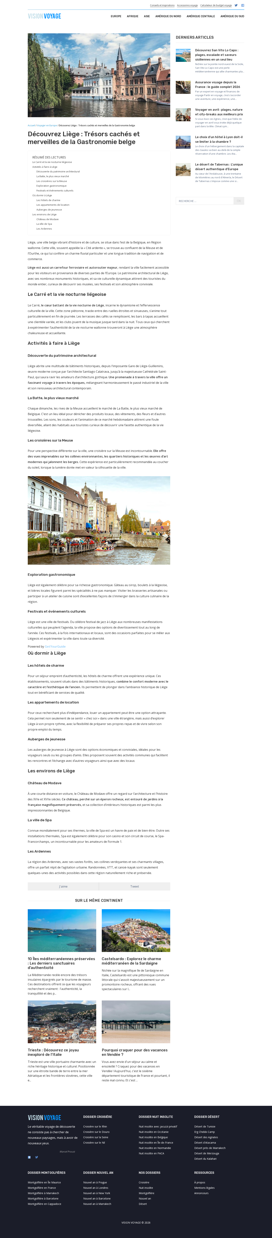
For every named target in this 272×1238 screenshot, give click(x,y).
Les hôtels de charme (48, 200)
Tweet (134, 886)
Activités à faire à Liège (44, 166)
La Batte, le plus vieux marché (52, 176)
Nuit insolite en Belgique (153, 1137)
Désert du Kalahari (205, 1158)
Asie (147, 16)
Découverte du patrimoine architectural (58, 171)
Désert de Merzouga (206, 1153)
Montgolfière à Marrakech (43, 1193)
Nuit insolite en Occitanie (154, 1132)
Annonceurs (201, 1193)
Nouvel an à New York (96, 1193)
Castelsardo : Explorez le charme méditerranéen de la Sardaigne (131, 961)
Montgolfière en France (42, 1187)
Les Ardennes (44, 228)
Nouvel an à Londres (95, 1187)
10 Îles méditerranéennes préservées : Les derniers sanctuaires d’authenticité (61, 963)
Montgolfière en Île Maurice (44, 1182)
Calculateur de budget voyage (216, 5)
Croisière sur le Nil (94, 1142)
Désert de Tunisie (204, 1126)
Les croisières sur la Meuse (51, 181)
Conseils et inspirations (162, 5)
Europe (116, 16)
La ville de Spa (44, 223)
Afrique (132, 16)
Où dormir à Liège (42, 195)
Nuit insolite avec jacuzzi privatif (158, 1126)
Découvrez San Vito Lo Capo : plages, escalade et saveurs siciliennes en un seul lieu (216, 55)
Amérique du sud (232, 16)
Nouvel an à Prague (95, 1182)
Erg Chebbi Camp (204, 1132)
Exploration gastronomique (51, 185)
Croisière (144, 1182)
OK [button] (239, 201)
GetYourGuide (55, 646)
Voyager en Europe (47, 125)
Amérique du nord (168, 16)
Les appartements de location (52, 204)
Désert (143, 1204)
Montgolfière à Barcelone (43, 1198)
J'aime (63, 886)
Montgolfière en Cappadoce (44, 1204)
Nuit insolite (146, 1187)
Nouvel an (145, 1198)
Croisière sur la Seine (95, 1137)
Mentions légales (204, 1187)
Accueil (31, 125)
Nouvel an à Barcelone (97, 1198)
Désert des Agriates (206, 1137)
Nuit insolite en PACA (151, 1153)
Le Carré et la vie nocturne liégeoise (52, 162)
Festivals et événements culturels (54, 190)
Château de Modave (47, 219)
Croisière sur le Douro (96, 1132)
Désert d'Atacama (205, 1142)
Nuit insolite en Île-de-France (156, 1142)
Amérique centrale (201, 16)
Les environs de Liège (44, 214)
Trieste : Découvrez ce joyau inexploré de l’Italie (53, 1052)
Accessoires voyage (187, 5)
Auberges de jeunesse (49, 209)
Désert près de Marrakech (210, 1148)
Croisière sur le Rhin (95, 1126)
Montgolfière (146, 1193)
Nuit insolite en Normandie (155, 1148)
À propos (199, 1182)
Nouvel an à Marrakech (97, 1204)
